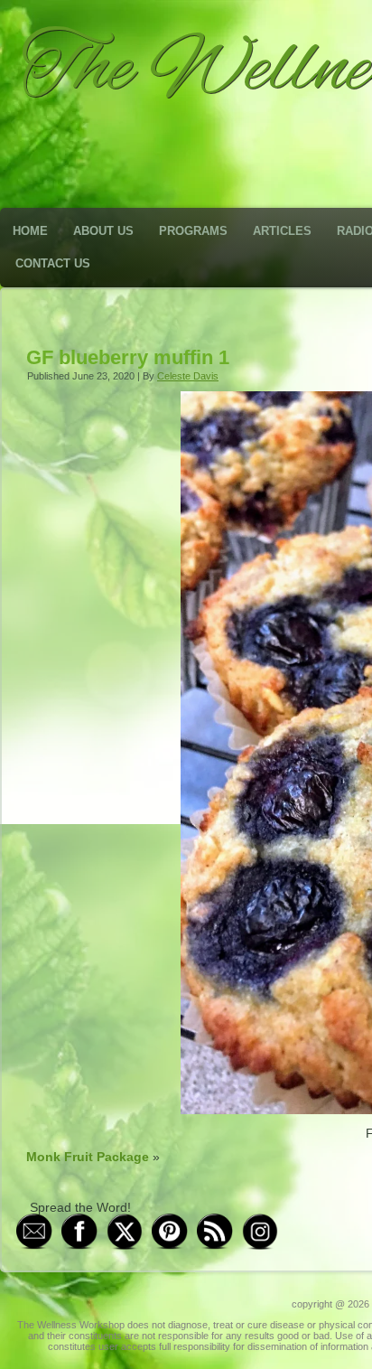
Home (30, 231)
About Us (103, 231)
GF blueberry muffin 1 (127, 357)
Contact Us (52, 263)
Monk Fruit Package (87, 1156)
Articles (282, 231)
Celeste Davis (188, 375)
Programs (193, 231)
